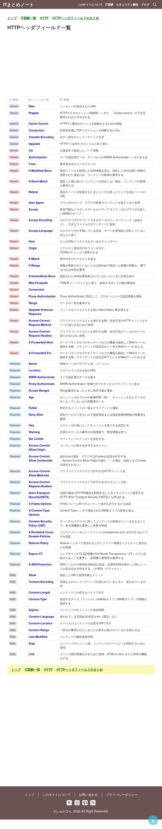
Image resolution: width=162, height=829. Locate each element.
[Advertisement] (81, 65)
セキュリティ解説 (127, 4)
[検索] (155, 4)
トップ (29, 794)
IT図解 (109, 4)
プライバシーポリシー (122, 794)
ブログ (145, 4)
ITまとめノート (18, 4)
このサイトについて (90, 4)
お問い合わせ (88, 794)
